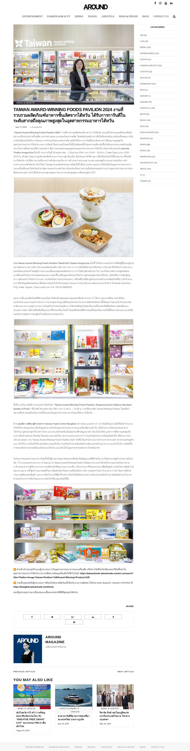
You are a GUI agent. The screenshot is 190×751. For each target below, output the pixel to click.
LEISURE (143, 102)
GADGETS (144, 72)
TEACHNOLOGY (147, 163)
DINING (143, 47)
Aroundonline (37, 127)
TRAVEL (143, 169)
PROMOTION (145, 157)
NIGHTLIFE (144, 138)
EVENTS (143, 60)
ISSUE (142, 90)
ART (141, 35)
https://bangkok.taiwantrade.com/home (33, 587)
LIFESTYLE (65, 709)
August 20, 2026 (23, 730)
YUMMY (143, 181)
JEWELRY (144, 96)
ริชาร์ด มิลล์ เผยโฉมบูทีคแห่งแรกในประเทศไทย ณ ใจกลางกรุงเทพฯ (115, 716)
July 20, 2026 (63, 724)
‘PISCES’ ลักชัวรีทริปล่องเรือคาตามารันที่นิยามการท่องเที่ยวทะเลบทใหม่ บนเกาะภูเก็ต (73, 716)
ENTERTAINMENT (147, 53)
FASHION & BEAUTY (148, 66)
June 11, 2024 (21, 127)
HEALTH (143, 78)
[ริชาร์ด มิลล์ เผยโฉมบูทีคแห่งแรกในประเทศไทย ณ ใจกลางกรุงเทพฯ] (115, 696)
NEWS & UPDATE (25, 103)
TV (141, 175)
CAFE (142, 41)
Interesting (146, 84)
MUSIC (143, 120)
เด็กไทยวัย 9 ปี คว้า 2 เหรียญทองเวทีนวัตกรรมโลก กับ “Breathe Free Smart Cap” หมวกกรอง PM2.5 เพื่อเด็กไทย (31, 719)
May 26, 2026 (105, 724)
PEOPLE (143, 145)
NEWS (142, 126)
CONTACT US (157, 747)
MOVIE (143, 114)
